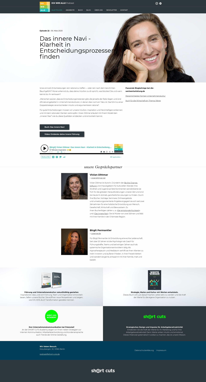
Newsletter (111, 10)
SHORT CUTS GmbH (103, 371)
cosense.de (96, 234)
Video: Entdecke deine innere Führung (62, 134)
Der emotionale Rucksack (128, 211)
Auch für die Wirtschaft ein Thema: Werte (143, 101)
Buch (80, 10)
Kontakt (124, 10)
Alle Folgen (57, 10)
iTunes (156, 3)
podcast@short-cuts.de (50, 354)
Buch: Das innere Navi (54, 127)
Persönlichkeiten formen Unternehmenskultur (145, 96)
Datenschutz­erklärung (144, 350)
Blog (88, 10)
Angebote (70, 10)
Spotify (160, 3)
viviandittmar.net (98, 178)
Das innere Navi (101, 214)
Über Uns (99, 10)
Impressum (161, 350)
